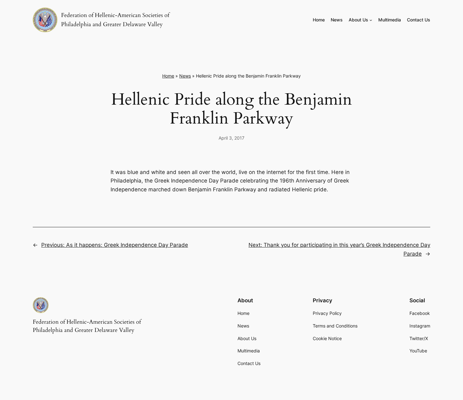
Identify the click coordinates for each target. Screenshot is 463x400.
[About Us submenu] (370, 20)
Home (168, 75)
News (185, 75)
